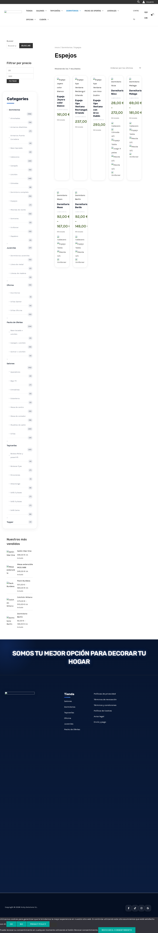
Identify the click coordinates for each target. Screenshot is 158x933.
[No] (53, 925)
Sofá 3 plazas (16, 501)
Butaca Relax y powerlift (16, 455)
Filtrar (13, 81)
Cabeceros (14, 157)
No (21, 924)
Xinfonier (14, 227)
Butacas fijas (16, 466)
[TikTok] (135, 908)
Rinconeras (15, 475)
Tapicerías (55, 11)
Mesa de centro (17, 407)
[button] (138, 2)
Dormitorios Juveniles (20, 255)
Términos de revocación (105, 699)
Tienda (29, 11)
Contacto (136, 15)
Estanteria (15, 398)
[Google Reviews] (148, 908)
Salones (40, 11)
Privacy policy (38, 924)
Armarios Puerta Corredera (17, 137)
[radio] (116, 125)
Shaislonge (15, 484)
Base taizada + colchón (16, 332)
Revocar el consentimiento (117, 930)
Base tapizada (16, 148)
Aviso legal (99, 716)
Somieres (14, 218)
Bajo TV (13, 381)
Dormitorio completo (19, 192)
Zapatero (14, 236)
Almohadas (15, 118)
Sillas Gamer (16, 301)
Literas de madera (18, 273)
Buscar (10, 41)
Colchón (13, 174)
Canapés (14, 166)
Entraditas (15, 390)
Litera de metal (17, 264)
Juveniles (111, 11)
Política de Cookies (103, 710)
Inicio (57, 47)
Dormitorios (72, 11)
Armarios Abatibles (18, 127)
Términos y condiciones (105, 705)
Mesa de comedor (18, 416)
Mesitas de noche (18, 210)
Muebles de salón (18, 425)
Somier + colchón (17, 352)
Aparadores (15, 372)
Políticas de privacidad (105, 693)
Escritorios (15, 293)
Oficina (29, 19)
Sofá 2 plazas (16, 492)
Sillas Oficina (16, 310)
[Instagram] (141, 908)
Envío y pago (100, 722)
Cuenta (43, 19)
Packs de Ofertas (93, 11)
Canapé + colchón (18, 343)
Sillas (12, 434)
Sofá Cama (15, 510)
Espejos (13, 201)
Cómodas (14, 183)
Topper (10, 522)
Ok (11, 924)
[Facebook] (128, 908)
